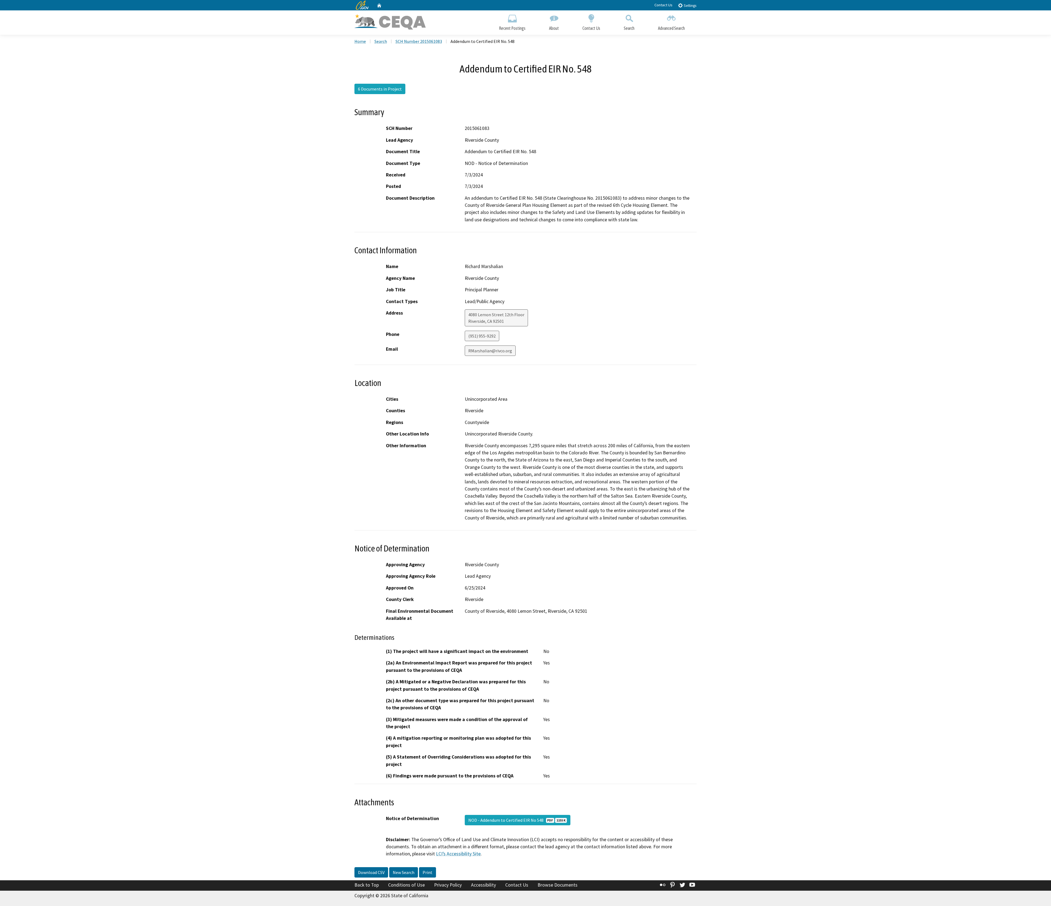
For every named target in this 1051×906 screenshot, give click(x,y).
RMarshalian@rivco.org (490, 350)
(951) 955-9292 (482, 336)
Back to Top (366, 885)
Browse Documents (558, 885)
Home (360, 41)
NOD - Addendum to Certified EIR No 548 (516, 820)
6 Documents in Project (380, 89)
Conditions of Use (406, 885)
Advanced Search (671, 28)
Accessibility (483, 885)
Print (427, 872)
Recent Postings (512, 28)
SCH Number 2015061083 (418, 41)
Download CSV (371, 872)
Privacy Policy (448, 885)
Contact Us (663, 4)
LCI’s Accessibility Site (458, 854)
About (554, 28)
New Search (403, 872)
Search (629, 28)
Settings (689, 5)
